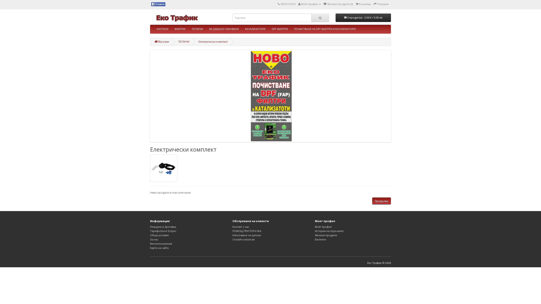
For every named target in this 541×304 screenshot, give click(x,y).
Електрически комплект (213, 41)
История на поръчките (329, 231)
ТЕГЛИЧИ (197, 29)
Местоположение (161, 244)
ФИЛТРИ (180, 29)
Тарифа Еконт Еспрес (163, 231)
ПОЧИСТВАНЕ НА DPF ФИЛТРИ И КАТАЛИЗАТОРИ (325, 29)
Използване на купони (246, 235)
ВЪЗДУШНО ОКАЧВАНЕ (224, 29)
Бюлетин (320, 239)
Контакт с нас (240, 227)
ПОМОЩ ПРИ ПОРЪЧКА (246, 231)
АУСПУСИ (162, 29)
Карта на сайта (159, 248)
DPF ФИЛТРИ (280, 29)
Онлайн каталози (243, 239)
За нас (154, 239)
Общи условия (159, 235)
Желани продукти (326, 235)
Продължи (381, 201)
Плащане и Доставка (163, 227)
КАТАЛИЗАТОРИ (255, 29)
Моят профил (323, 227)
